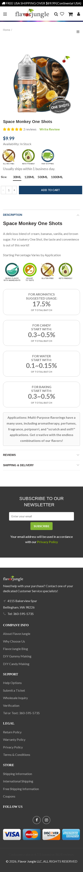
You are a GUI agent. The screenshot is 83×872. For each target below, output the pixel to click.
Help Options (12, 683)
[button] (12, 129)
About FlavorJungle (16, 633)
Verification (11, 705)
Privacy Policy (13, 747)
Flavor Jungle (27, 861)
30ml (17, 177)
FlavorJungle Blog (15, 649)
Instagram (46, 820)
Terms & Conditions (16, 754)
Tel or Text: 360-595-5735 (21, 713)
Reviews (9, 455)
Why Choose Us (14, 641)
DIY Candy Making (16, 664)
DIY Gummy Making (17, 656)
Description (12, 214)
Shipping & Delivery (18, 465)
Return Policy (12, 732)
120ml (29, 177)
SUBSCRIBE (41, 526)
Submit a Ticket (14, 690)
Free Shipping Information (21, 789)
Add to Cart (50, 190)
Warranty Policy (14, 739)
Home (6, 29)
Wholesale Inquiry (15, 698)
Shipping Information (17, 774)
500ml (43, 177)
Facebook (37, 820)
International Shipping (18, 781)
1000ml (57, 177)
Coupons (9, 796)
